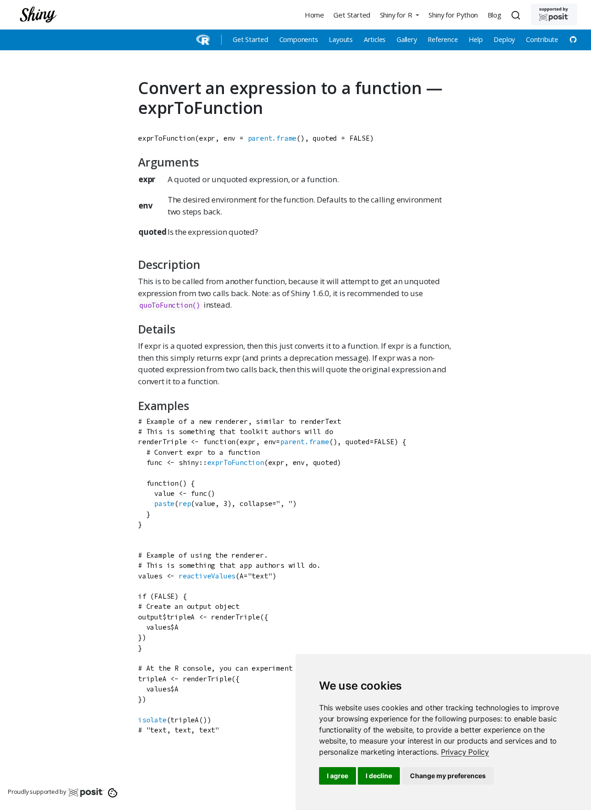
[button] (399, 15)
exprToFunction (235, 462)
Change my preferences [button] (448, 776)
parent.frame (272, 138)
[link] (465, 751)
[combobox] (517, 14)
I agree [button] (337, 776)
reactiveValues (207, 576)
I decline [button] (379, 776)
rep (185, 503)
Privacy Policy (465, 751)
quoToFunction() (169, 305)
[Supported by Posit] (554, 14)
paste (164, 503)
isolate (152, 719)
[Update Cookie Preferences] (112, 792)
